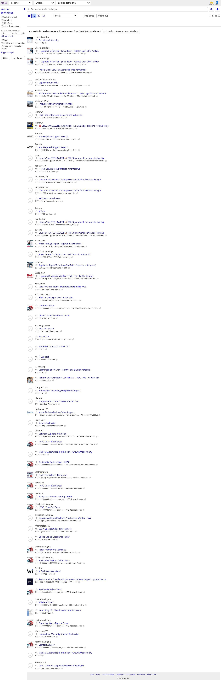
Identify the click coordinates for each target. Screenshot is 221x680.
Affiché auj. (8, 23)
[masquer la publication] (46, 43)
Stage (5, 40)
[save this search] (217, 9)
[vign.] (33, 16)
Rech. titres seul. (10, 17)
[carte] (43, 16)
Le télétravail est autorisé (14, 43)
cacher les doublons (11, 26)
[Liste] (29, 16)
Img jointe (7, 20)
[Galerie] (38, 16)
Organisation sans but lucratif (11, 47)
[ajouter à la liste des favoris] (36, 40)
